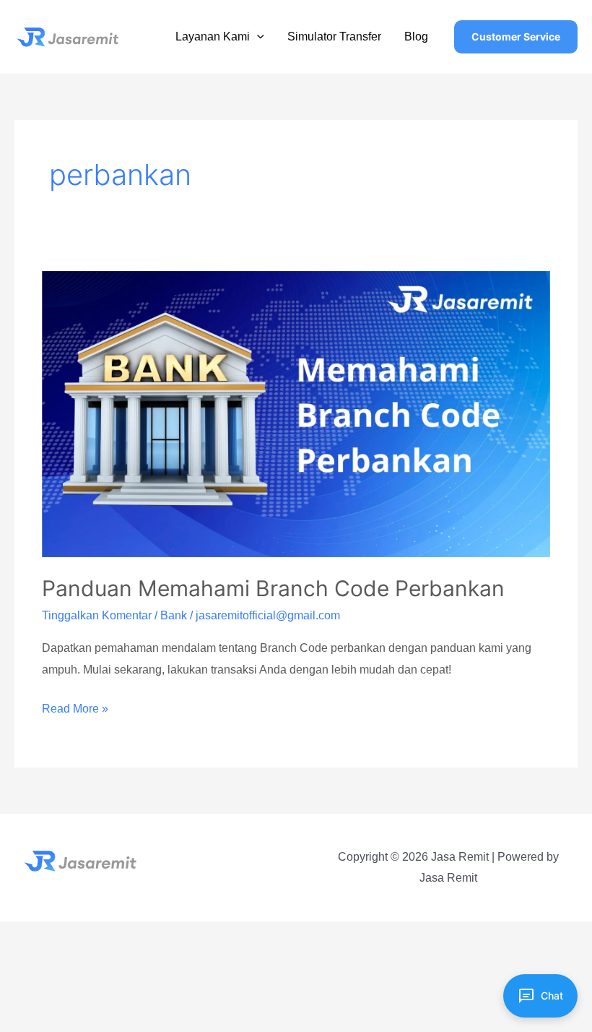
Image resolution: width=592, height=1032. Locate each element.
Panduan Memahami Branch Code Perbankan (273, 588)
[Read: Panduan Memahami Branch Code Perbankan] (295, 413)
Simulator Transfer (334, 36)
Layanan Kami (212, 36)
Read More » (75, 711)
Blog (416, 36)
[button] (257, 36)
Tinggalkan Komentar (97, 615)
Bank (173, 615)
